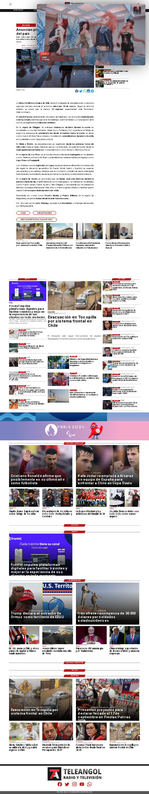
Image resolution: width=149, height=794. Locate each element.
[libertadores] (13, 375)
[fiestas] (107, 285)
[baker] (13, 347)
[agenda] (107, 404)
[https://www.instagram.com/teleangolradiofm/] (74, 786)
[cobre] (13, 403)
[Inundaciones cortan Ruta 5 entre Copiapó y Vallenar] (99, 73)
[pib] (107, 352)
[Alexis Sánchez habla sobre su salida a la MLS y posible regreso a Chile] (107, 299)
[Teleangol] (10, 5)
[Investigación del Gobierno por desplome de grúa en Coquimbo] (99, 83)
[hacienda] (107, 312)
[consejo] (107, 325)
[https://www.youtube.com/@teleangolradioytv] (82, 786)
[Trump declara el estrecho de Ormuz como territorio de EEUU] (107, 365)
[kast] (13, 361)
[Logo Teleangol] (75, 780)
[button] (23, 213)
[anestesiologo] (13, 333)
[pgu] (107, 378)
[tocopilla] (107, 338)
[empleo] (107, 391)
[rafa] (13, 389)
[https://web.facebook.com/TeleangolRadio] (60, 786)
